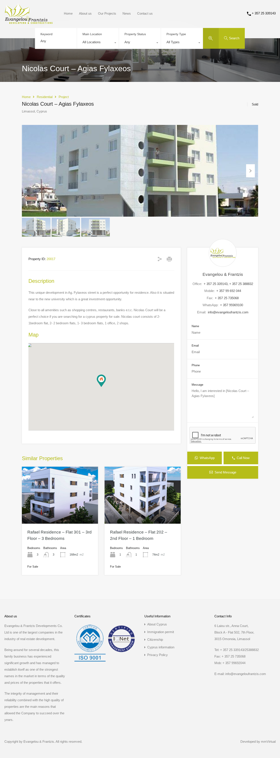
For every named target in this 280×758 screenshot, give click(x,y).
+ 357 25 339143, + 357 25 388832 (228, 284)
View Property (60, 512)
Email (195, 345)
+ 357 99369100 (231, 305)
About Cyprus (157, 624)
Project (64, 97)
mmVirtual (268, 741)
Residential (44, 97)
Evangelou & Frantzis (223, 274)
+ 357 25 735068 (227, 298)
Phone (196, 365)
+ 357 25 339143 (264, 13)
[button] (101, 381)
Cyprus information (160, 647)
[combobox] (98, 43)
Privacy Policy (157, 654)
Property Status (135, 34)
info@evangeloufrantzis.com (228, 312)
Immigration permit (160, 632)
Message (197, 384)
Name (195, 326)
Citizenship (155, 639)
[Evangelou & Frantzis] (28, 22)
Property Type (176, 34)
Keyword (46, 34)
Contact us (145, 13)
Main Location (92, 34)
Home (68, 13)
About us (85, 13)
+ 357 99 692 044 (228, 291)
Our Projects (107, 13)
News (126, 13)
